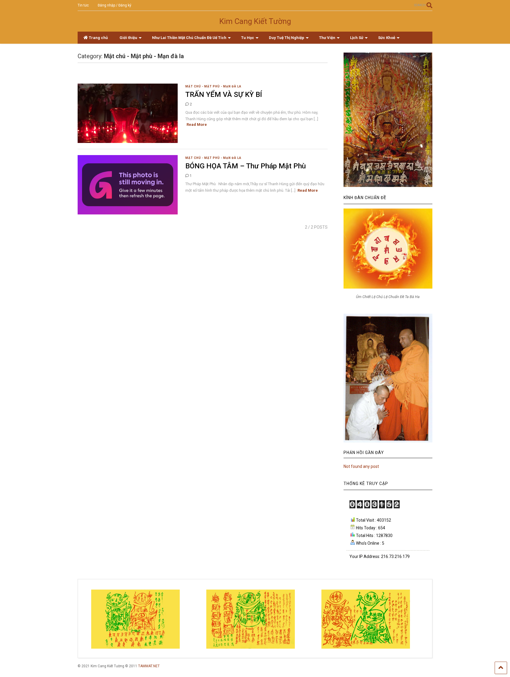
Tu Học (247, 37)
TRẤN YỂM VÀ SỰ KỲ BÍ (223, 94)
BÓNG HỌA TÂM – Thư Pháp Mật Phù (245, 166)
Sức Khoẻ (386, 37)
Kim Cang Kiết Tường (255, 21)
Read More (197, 124)
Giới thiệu (128, 37)
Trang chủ (98, 37)
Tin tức (83, 5)
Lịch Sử (356, 37)
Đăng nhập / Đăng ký (114, 5)
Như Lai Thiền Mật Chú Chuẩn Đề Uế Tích (189, 37)
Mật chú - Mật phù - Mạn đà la (213, 86)
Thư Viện (327, 37)
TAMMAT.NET (149, 666)
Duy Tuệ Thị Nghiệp (286, 37)
